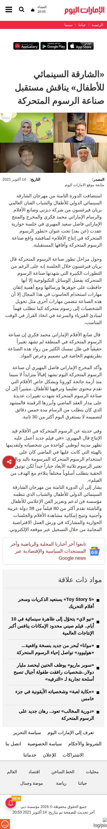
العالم (12, 772)
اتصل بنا (13, 743)
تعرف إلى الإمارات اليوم (71, 732)
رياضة (61, 783)
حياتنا (82, 783)
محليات (92, 772)
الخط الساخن (62, 772)
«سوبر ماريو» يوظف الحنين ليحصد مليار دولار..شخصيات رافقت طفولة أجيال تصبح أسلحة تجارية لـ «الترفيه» (54, 672)
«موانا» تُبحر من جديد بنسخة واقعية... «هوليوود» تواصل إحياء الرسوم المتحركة (55, 649)
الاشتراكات (73, 755)
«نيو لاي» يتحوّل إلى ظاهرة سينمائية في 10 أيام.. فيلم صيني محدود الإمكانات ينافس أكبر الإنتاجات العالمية (51, 626)
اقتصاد (34, 772)
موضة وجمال (31, 783)
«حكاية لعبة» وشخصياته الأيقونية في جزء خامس (54, 695)
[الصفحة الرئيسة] (84, 8)
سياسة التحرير (27, 732)
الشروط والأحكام (85, 743)
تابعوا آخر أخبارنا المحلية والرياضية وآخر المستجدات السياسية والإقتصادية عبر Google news (48, 551)
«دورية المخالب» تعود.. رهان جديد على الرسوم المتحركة (56, 715)
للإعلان (49, 755)
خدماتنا (29, 755)
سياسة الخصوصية (45, 743)
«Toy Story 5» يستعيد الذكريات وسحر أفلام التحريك (56, 603)
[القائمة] (21, 10)
